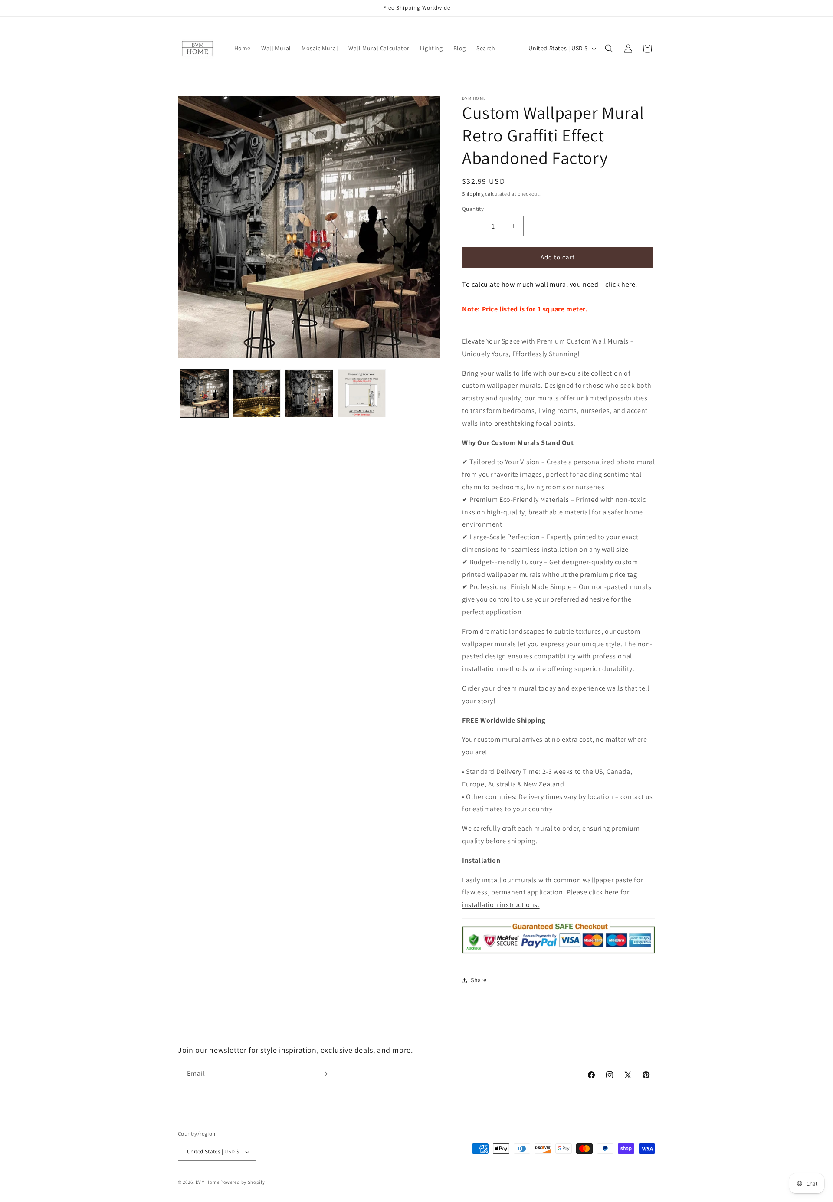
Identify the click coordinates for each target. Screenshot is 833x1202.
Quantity (473, 209)
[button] (609, 48)
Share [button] (479, 980)
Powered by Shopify (242, 1182)
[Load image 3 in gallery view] (309, 393)
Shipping (473, 193)
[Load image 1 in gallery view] (204, 393)
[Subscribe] (324, 1074)
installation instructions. (501, 904)
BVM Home (208, 1182)
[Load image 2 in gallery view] (257, 393)
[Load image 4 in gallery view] (362, 393)
